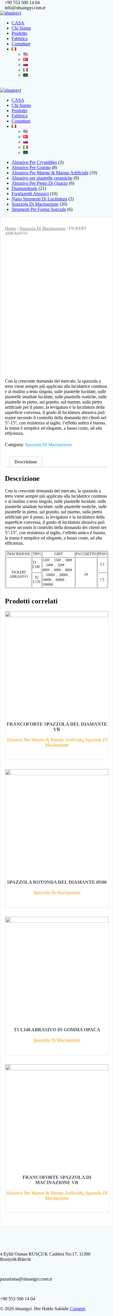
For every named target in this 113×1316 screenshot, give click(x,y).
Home (10, 228)
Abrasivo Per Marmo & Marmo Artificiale (44, 739)
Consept (77, 1308)
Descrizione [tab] (25, 461)
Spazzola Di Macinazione (42, 228)
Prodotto (19, 33)
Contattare (21, 43)
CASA (18, 22)
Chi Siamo (21, 28)
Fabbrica (20, 38)
